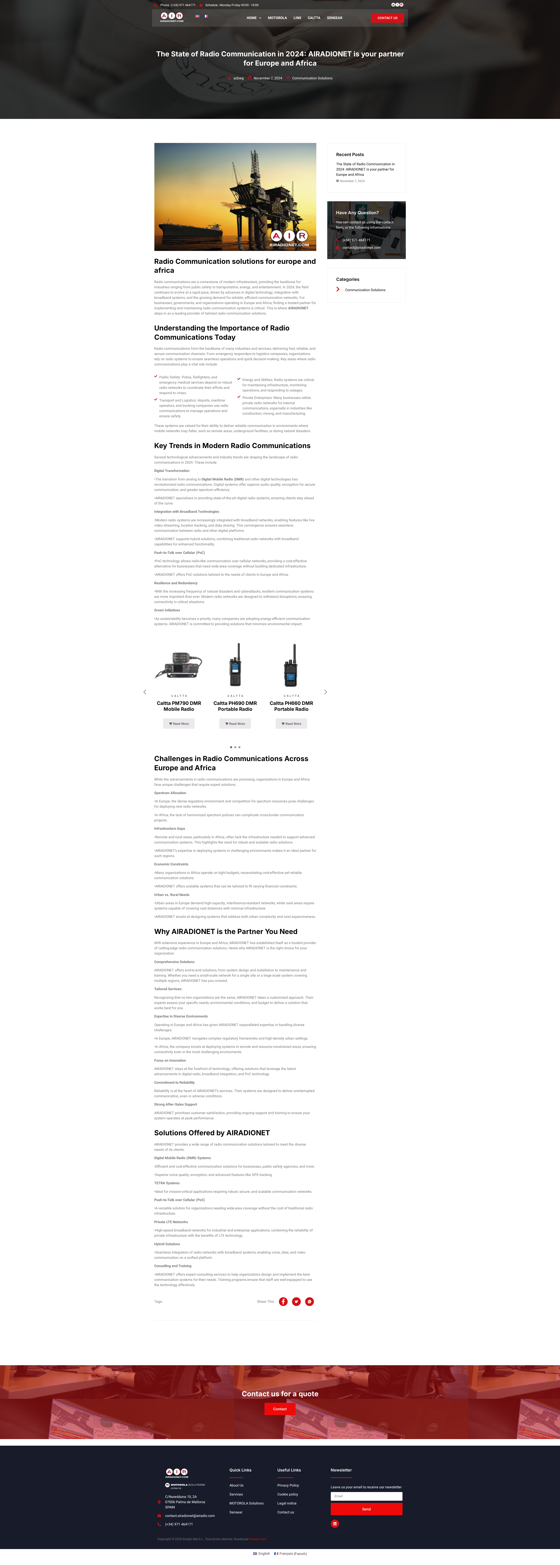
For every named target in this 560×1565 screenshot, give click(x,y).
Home (252, 18)
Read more (180, 723)
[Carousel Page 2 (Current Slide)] (235, 747)
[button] (254, 18)
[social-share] (283, 1301)
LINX (297, 18)
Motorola (277, 18)
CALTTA (314, 18)
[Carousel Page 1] (231, 747)
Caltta (179, 695)
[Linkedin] (335, 1524)
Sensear (334, 18)
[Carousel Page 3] (239, 747)
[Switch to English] (197, 16)
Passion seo (258, 1539)
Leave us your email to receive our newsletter (366, 1487)
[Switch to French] (205, 16)
